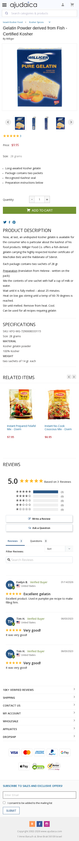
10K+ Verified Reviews (18, 690)
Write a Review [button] (41, 518)
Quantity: (8, 199)
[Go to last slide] (8, 122)
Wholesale (10, 721)
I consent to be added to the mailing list (30, 803)
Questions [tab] (36, 541)
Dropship (9, 737)
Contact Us (11, 705)
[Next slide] (71, 122)
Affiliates (10, 729)
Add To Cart (42, 210)
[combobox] (39, 13)
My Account (12, 713)
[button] (19, 123)
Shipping (9, 697)
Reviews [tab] (13, 541)
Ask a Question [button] (41, 528)
